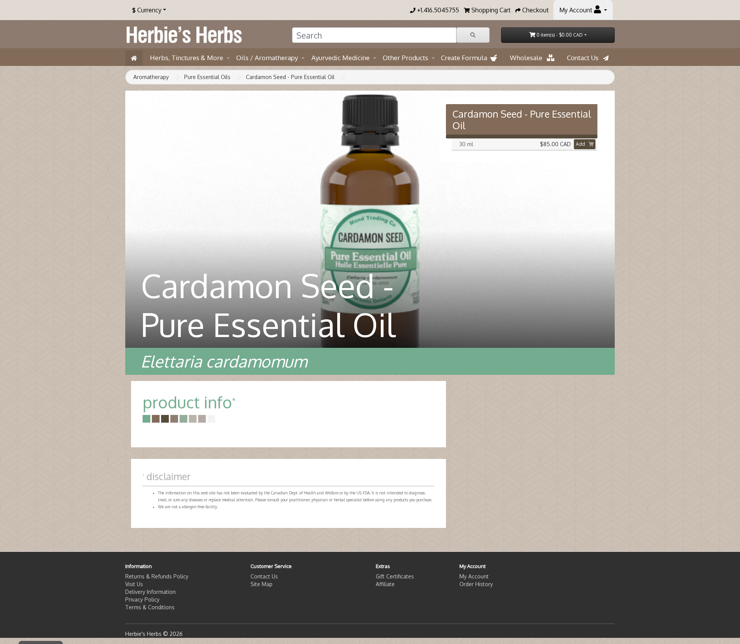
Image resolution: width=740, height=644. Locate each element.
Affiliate (385, 584)
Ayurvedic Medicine (340, 58)
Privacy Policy (142, 599)
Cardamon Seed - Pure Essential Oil (290, 77)
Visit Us (134, 584)
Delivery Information (150, 591)
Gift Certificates (395, 576)
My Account (474, 576)
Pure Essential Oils (207, 77)
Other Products (405, 58)
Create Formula (465, 58)
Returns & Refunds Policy (156, 576)
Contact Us (585, 58)
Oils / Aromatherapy (267, 58)
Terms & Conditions (150, 607)
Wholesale (528, 58)
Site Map (261, 584)
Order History (476, 584)
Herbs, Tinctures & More (186, 58)
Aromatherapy (151, 77)
